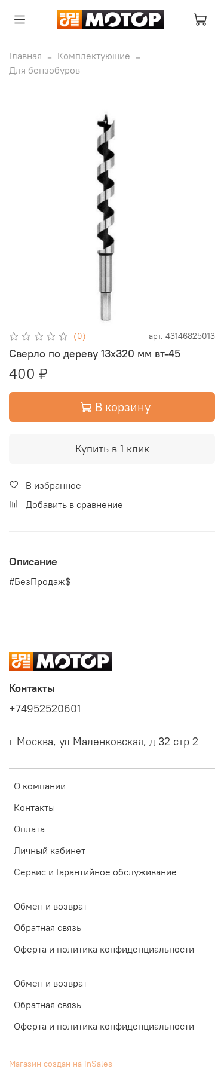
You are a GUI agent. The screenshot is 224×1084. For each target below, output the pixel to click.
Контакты (34, 807)
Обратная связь (47, 927)
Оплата (29, 829)
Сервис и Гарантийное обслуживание (95, 872)
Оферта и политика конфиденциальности (104, 949)
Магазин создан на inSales (60, 1063)
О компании (40, 786)
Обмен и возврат (50, 906)
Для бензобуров (44, 70)
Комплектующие (93, 56)
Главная (25, 56)
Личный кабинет (49, 850)
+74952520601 (45, 708)
